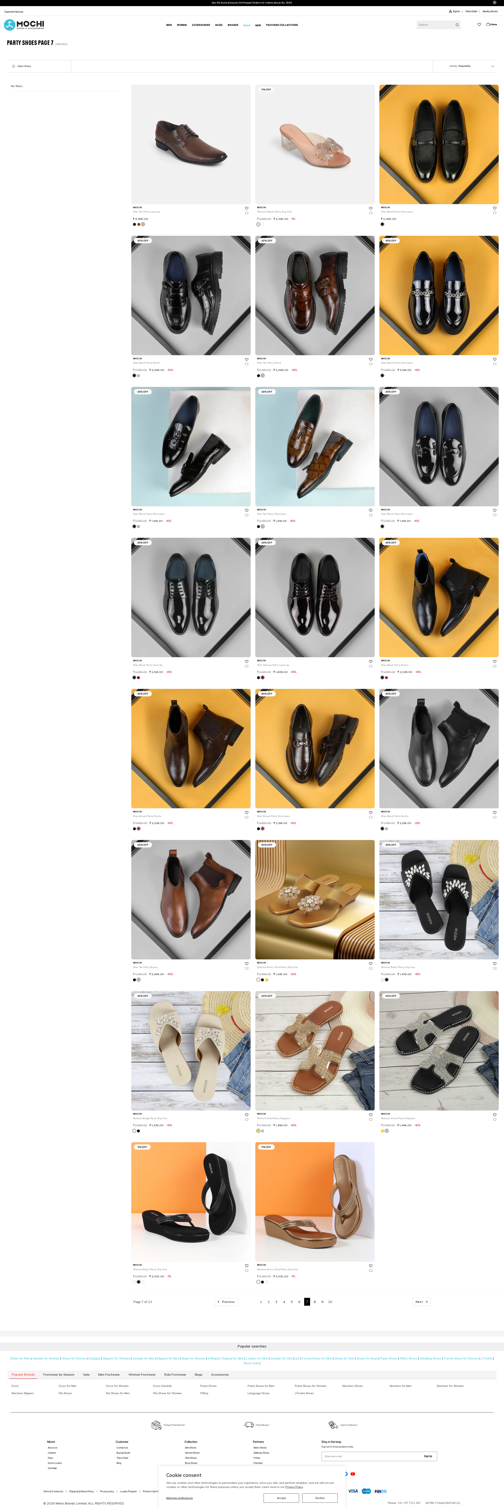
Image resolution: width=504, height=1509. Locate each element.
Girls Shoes (191, 1457)
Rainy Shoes (388, 1358)
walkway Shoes (261, 1452)
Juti (297, 1358)
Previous (228, 1302)
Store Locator (55, 1463)
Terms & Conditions (53, 1491)
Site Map (52, 1468)
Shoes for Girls (344, 1358)
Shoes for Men (20, 1358)
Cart (493, 24)
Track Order (471, 11)
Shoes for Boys (367, 1358)
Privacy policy (107, 1491)
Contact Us (122, 1447)
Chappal (94, 1358)
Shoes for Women (74, 1358)
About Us (52, 1447)
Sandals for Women (45, 1358)
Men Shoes (190, 1447)
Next (420, 1302)
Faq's (50, 1457)
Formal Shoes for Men (317, 1358)
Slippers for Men (168, 1358)
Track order (122, 1457)
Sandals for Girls (282, 1358)
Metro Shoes (260, 1447)
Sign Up (428, 1456)
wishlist (479, 24)
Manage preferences (179, 1498)
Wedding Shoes (430, 1358)
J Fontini (486, 1358)
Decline (320, 1498)
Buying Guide (123, 1452)
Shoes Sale (251, 1363)
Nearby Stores (490, 11)
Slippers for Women (116, 1358)
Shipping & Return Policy (81, 1491)
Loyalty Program (128, 1491)
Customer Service (14, 11)
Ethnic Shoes (408, 1358)
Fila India (258, 1463)
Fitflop (257, 1457)
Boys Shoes (191, 1463)
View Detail (190, 195)
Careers (52, 1452)
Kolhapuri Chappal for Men (226, 1358)
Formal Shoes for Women (461, 1358)
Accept (281, 1498)
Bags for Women (193, 1358)
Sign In (456, 11)
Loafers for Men (257, 1358)
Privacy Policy (294, 1487)
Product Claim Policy (153, 1491)
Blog (119, 1463)
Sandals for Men (143, 1358)
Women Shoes (192, 1452)
